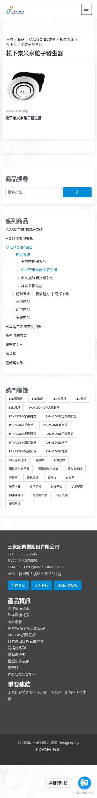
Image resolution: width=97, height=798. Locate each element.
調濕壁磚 (77, 486)
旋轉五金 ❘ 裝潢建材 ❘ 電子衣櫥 (43, 293)
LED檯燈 (81, 399)
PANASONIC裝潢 (57, 442)
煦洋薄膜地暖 (18, 608)
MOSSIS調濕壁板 (19, 238)
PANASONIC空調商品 (59, 434)
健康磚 (39, 460)
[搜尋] (77, 192)
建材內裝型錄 (67, 585)
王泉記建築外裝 (21, 692)
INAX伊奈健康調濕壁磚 (24, 229)
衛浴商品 (23, 309)
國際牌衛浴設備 (48, 469)
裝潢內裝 (14, 486)
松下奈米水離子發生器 (39, 269)
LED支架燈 (59, 399)
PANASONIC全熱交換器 (61, 416)
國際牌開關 (75, 469)
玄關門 (70, 478)
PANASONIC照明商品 (22, 434)
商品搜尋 (16, 179)
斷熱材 (70, 692)
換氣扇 (13, 478)
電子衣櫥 (62, 495)
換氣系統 (23, 254)
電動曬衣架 (14, 362)
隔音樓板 (15, 621)
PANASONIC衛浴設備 (22, 442)
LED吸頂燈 (16, 399)
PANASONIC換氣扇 (21, 425)
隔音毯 (10, 353)
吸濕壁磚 (59, 460)
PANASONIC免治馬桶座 (44, 407)
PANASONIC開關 (57, 451)
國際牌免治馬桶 (19, 469)
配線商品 (23, 317)
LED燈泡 (14, 407)
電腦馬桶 (14, 504)
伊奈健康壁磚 (17, 460)
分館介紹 (18, 585)
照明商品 (23, 301)
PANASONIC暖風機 (55, 425)
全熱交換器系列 (33, 261)
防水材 (56, 692)
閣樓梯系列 (14, 344)
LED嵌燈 (37, 399)
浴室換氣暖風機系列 (37, 277)
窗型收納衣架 (16, 335)
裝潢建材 (35, 486)
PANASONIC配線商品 (22, 451)
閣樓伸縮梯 (16, 495)
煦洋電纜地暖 (18, 614)
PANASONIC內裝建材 (22, 416)
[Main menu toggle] (86, 9)
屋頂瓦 (42, 692)
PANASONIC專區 (19, 247)
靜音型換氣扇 (32, 285)
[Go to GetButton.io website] (84, 792)
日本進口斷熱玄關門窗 (23, 326)
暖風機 (52, 478)
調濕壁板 (56, 486)
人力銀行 (41, 585)
